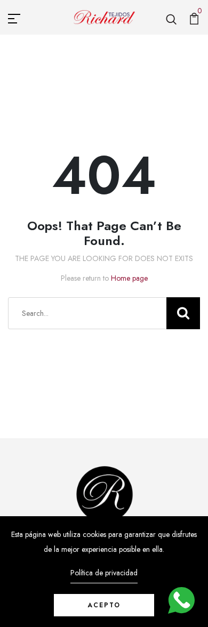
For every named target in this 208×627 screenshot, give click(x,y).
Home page (129, 278)
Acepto (104, 605)
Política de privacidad (104, 572)
